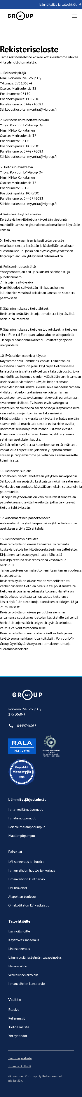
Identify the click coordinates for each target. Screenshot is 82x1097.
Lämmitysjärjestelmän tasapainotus (35, 957)
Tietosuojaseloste (20, 1058)
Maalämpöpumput (21, 835)
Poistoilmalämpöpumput (26, 827)
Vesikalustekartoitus (23, 975)
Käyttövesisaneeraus (23, 940)
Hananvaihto (17, 966)
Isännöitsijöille (19, 931)
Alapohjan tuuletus (22, 896)
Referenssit (16, 1018)
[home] (20, 16)
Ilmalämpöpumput (22, 818)
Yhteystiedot (18, 1035)
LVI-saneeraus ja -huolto (26, 861)
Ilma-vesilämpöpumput (25, 809)
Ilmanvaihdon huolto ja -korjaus (31, 870)
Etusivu (13, 1009)
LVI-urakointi (17, 888)
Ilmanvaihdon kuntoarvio (26, 879)
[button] (73, 16)
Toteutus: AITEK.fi (19, 1066)
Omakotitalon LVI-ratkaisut (28, 905)
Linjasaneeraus (19, 948)
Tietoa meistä (18, 1027)
